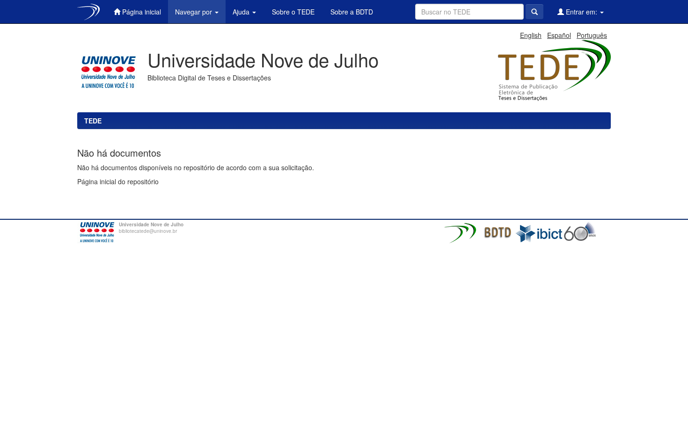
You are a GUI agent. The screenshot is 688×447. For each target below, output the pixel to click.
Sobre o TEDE (292, 11)
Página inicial (140, 11)
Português (592, 35)
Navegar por (194, 11)
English (531, 35)
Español (559, 35)
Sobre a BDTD (351, 11)
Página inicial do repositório (118, 181)
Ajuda (242, 11)
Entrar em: (581, 11)
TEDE (93, 120)
